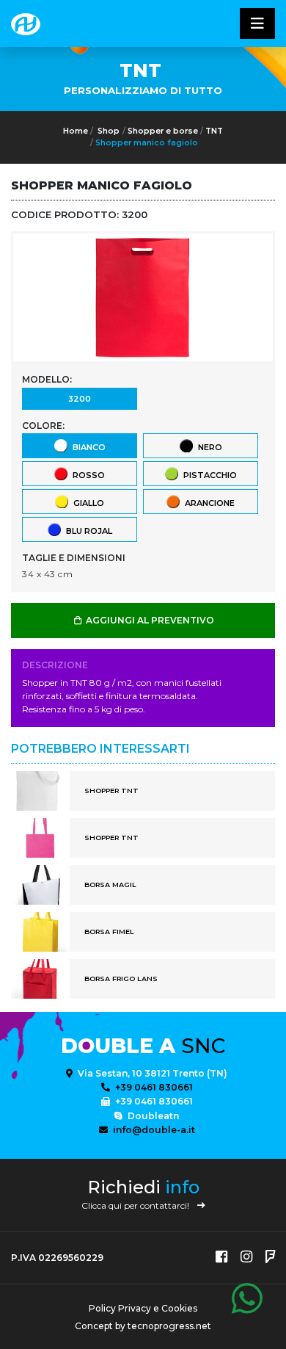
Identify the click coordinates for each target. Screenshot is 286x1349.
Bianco (87, 447)
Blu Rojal (87, 531)
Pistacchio (208, 475)
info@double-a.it (153, 1129)
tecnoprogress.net (169, 1325)
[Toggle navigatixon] (257, 23)
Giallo (86, 503)
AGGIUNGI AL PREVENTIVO (149, 620)
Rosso (86, 475)
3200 (79, 399)
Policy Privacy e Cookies (143, 1308)
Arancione (207, 503)
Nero (208, 447)
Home (75, 131)
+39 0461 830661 (153, 1087)
